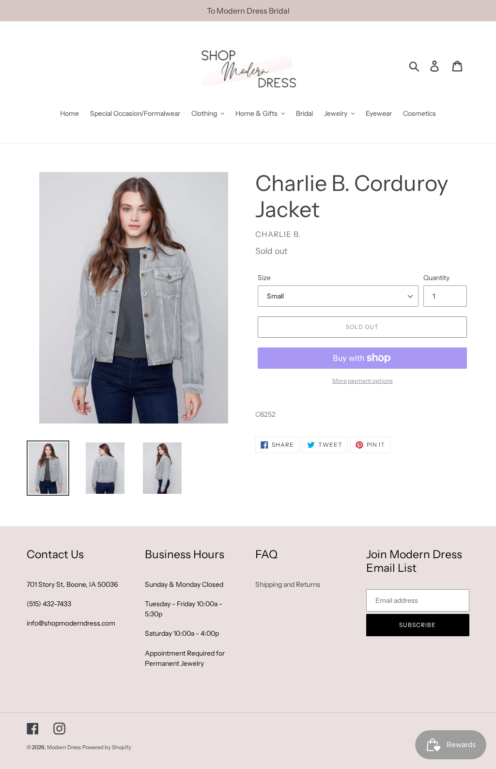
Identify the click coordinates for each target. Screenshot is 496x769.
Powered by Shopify (106, 747)
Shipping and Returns (287, 584)
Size (264, 277)
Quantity (436, 277)
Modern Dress (64, 747)
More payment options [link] (362, 380)
